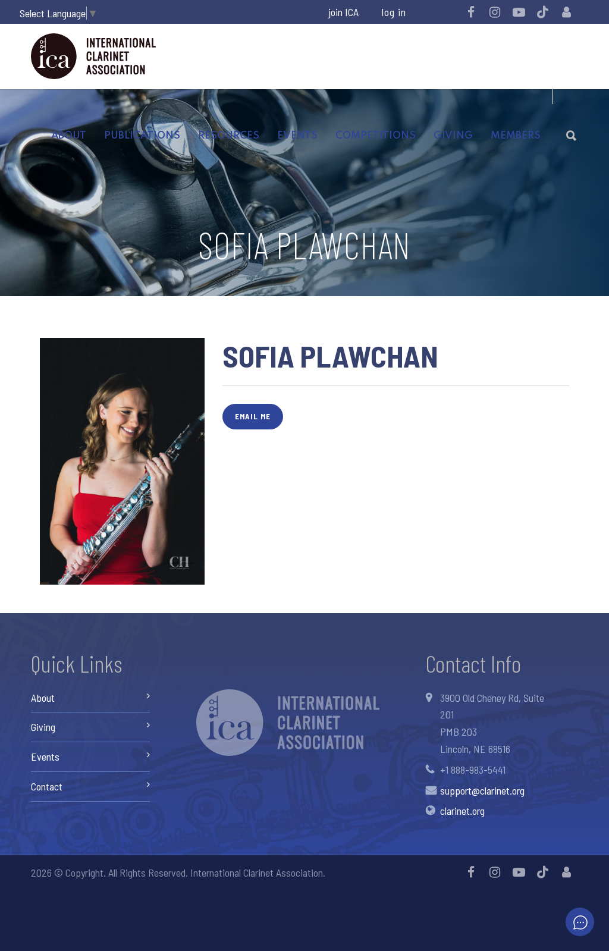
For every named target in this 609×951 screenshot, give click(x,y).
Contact (46, 786)
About (68, 136)
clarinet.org (462, 810)
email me (253, 416)
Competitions (375, 136)
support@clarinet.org (482, 790)
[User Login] (566, 12)
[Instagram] (495, 12)
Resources (228, 136)
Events (297, 136)
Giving (453, 136)
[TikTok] (542, 12)
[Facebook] (471, 12)
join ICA (343, 11)
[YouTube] (518, 12)
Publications (142, 136)
